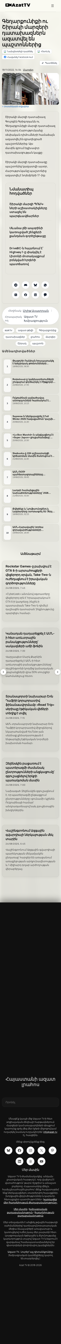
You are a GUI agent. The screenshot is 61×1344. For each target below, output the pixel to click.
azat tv (8, 330)
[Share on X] (16, 295)
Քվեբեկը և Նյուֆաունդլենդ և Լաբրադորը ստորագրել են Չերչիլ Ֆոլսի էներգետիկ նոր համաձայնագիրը (34, 510)
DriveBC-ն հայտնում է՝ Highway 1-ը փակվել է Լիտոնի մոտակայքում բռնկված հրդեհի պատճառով (27, 256)
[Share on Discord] (25, 285)
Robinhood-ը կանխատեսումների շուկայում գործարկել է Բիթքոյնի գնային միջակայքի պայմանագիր (34, 380)
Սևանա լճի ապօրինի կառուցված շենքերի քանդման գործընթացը (27, 232)
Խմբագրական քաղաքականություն (27, 1210)
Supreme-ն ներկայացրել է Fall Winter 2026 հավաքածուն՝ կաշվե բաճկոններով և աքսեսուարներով (34, 417)
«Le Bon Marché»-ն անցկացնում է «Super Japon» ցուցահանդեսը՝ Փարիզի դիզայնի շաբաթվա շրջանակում (33, 436)
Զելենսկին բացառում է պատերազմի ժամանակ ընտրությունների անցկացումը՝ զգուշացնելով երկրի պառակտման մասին (30, 771)
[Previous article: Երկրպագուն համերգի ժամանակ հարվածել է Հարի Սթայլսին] (3, 672)
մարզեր (50, 336)
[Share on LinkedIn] (35, 295)
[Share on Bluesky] (35, 285)
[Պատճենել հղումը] (49, 63)
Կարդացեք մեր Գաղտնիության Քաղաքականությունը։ (30, 1201)
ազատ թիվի (25, 330)
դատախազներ (15, 336)
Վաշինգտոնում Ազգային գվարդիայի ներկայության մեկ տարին (29, 834)
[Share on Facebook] (25, 295)
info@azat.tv (50, 1131)
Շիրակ (22, 343)
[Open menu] (52, 5)
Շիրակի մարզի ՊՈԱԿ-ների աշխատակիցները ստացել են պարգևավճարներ (28, 210)
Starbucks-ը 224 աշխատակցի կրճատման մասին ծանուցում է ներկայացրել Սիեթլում (32, 454)
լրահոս (35, 336)
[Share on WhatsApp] (45, 285)
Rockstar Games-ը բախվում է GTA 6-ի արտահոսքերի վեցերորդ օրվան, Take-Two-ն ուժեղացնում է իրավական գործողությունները (28, 574)
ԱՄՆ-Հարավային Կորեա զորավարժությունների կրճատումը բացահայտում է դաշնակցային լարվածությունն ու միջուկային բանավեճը (34, 528)
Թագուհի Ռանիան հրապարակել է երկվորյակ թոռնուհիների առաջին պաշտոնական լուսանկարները (33, 362)
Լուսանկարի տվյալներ (16, 106)
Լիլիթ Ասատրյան (36, 311)
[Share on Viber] (45, 295)
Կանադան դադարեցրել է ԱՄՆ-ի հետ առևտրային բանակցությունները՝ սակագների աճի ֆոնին (30, 639)
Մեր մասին (20, 1209)
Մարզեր (28, 69)
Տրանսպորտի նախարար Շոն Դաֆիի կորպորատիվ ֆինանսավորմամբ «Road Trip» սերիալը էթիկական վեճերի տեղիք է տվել (30, 704)
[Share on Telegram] (16, 285)
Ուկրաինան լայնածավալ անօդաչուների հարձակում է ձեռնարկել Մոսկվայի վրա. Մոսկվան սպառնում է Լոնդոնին (32, 399)
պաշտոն (37, 343)
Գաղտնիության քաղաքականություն (36, 1214)
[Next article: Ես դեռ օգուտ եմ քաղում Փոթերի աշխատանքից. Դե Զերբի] (57, 672)
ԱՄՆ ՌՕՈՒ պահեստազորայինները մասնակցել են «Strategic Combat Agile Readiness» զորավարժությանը (32, 473)
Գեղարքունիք (47, 330)
